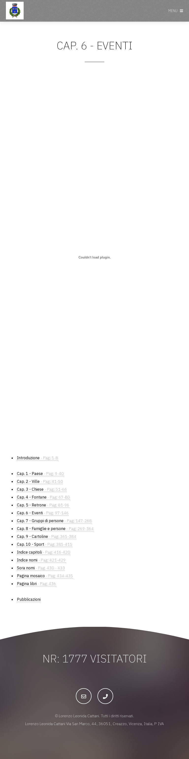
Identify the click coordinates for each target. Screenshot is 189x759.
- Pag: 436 (36, 583)
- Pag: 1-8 (37, 457)
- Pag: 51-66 (42, 489)
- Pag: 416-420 (43, 552)
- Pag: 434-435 (45, 575)
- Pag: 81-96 (43, 504)
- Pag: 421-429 (41, 560)
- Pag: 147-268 (54, 520)
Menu (172, 10)
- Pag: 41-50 (40, 481)
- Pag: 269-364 (55, 528)
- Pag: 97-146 (43, 512)
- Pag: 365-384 (46, 536)
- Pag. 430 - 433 (41, 567)
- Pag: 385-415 (44, 544)
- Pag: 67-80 (43, 497)
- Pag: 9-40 (40, 473)
